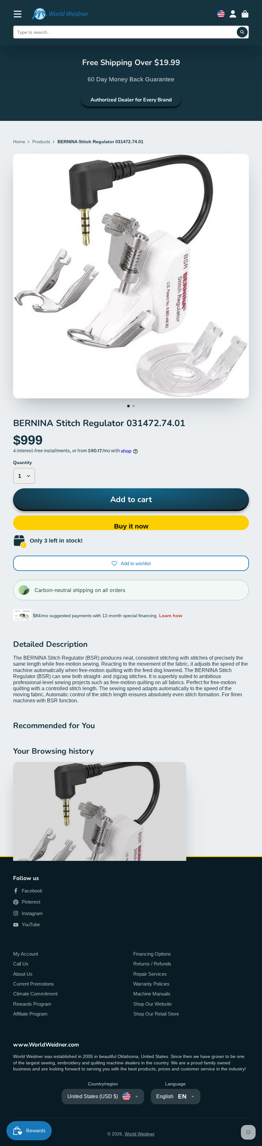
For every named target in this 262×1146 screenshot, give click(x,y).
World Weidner (140, 1133)
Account (233, 14)
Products (41, 141)
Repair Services (150, 974)
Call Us (20, 963)
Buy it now (131, 526)
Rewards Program (32, 1004)
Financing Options (152, 954)
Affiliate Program (30, 1014)
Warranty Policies (151, 984)
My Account (25, 954)
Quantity (22, 462)
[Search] (242, 32)
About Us (23, 974)
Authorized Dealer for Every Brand (131, 99)
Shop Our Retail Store (156, 1014)
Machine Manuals (151, 993)
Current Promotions (33, 984)
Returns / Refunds (152, 963)
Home (19, 141)
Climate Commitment (35, 993)
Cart (245, 14)
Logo (60, 14)
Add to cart (131, 499)
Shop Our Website (152, 1004)
